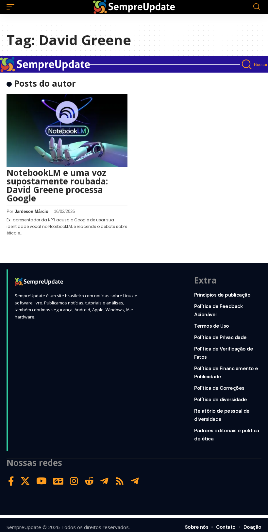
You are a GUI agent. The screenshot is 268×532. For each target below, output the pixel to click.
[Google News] (58, 481)
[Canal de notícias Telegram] (135, 481)
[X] (25, 481)
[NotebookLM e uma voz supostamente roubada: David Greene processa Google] (67, 130)
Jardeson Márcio (31, 211)
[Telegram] (104, 481)
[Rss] (119, 481)
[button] (12, 6)
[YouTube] (41, 481)
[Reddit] (89, 481)
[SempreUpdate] (134, 7)
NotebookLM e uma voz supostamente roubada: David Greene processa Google (57, 185)
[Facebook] (11, 481)
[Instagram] (74, 481)
